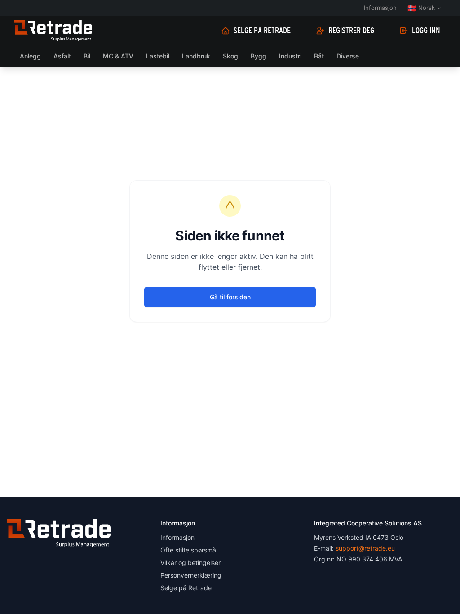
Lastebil (157, 56)
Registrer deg (351, 30)
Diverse (347, 56)
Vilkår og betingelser (190, 562)
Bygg (258, 56)
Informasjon (380, 7)
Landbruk (196, 56)
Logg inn (426, 30)
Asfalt (62, 56)
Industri (290, 56)
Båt (319, 56)
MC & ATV (118, 56)
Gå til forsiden (230, 297)
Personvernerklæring (190, 575)
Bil (87, 56)
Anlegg (30, 56)
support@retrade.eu (365, 548)
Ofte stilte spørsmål (188, 550)
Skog (230, 56)
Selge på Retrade (262, 30)
